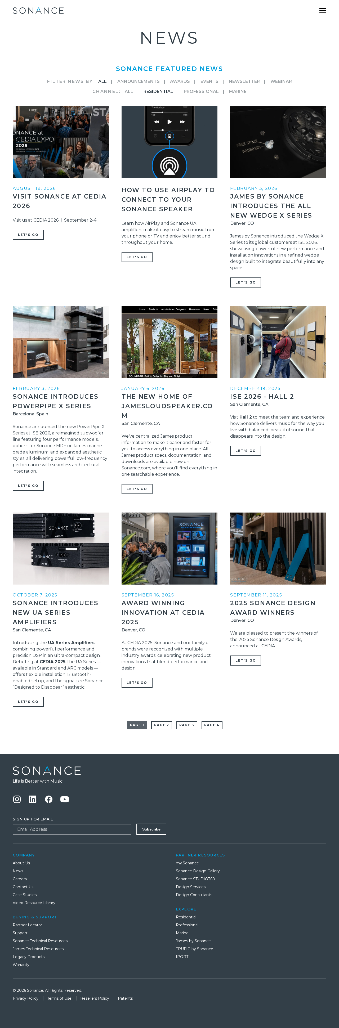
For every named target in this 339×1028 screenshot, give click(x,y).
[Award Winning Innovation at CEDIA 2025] (170, 549)
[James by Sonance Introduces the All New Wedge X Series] (278, 142)
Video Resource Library (34, 902)
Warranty (21, 964)
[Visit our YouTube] (64, 799)
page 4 (212, 725)
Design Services (191, 887)
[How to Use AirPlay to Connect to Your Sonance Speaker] (170, 142)
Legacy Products (28, 956)
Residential (186, 917)
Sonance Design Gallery (198, 871)
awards (180, 81)
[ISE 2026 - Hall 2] (278, 342)
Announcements (138, 81)
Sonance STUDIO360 (195, 879)
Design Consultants (194, 894)
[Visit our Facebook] (48, 799)
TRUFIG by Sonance (194, 948)
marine (238, 91)
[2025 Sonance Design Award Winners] (278, 549)
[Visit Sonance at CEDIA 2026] (61, 142)
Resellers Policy (95, 998)
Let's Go (28, 235)
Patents (125, 998)
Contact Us (23, 887)
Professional (201, 91)
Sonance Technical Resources (40, 941)
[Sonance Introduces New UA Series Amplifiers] (61, 549)
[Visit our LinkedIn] (33, 799)
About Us (21, 863)
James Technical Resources (38, 948)
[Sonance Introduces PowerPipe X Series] (61, 342)
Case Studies (25, 894)
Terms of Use (60, 998)
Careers (20, 879)
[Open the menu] (322, 10)
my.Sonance (187, 863)
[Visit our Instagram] (17, 799)
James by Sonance (193, 941)
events (209, 81)
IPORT (182, 956)
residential (158, 91)
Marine (182, 933)
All (102, 81)
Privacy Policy (26, 998)
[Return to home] (38, 10)
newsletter (244, 81)
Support (20, 933)
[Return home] (169, 770)
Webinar (281, 81)
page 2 (161, 725)
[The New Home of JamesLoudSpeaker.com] (170, 342)
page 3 (186, 725)
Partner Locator (27, 925)
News (18, 871)
